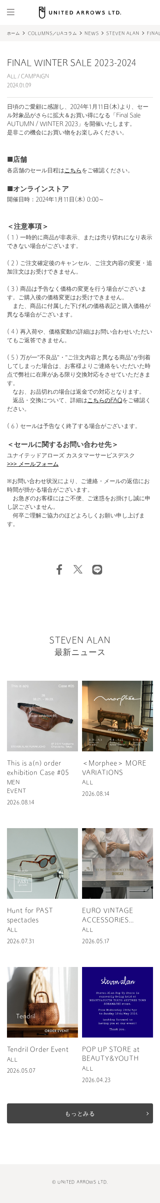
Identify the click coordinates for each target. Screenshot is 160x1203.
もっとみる (80, 1114)
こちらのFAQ (104, 401)
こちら (73, 171)
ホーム (14, 34)
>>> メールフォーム (33, 464)
